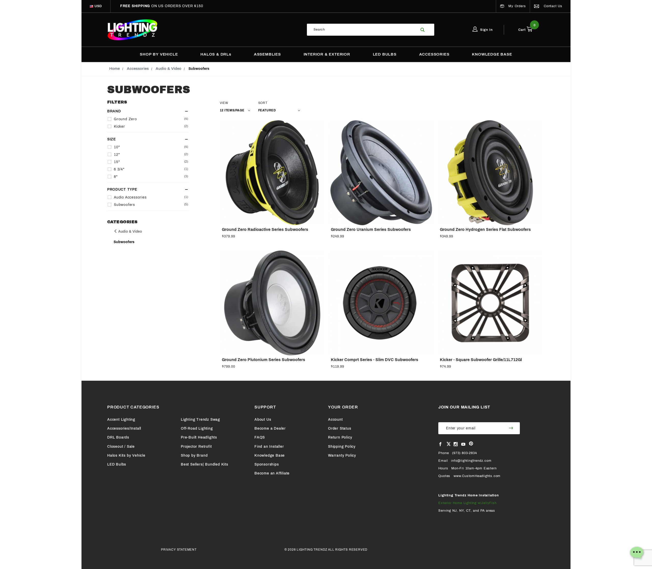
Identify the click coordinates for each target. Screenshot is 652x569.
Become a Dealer (270, 428)
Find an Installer (269, 446)
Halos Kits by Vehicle (126, 455)
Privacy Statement (179, 549)
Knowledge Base (269, 455)
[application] (637, 554)
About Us (262, 419)
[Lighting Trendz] (132, 29)
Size (111, 139)
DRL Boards (118, 437)
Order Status (339, 428)
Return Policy (340, 437)
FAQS (259, 437)
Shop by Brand (194, 455)
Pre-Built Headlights (199, 437)
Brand (114, 111)
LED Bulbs (116, 464)
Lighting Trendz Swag (200, 419)
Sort (262, 103)
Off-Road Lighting (197, 428)
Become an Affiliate (272, 473)
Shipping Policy (342, 446)
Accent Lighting (121, 419)
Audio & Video (129, 231)
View (224, 103)
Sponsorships (266, 464)
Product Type (122, 189)
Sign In (486, 30)
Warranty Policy (342, 455)
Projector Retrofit (196, 446)
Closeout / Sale (121, 446)
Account (335, 419)
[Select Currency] (91, 6)
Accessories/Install (124, 428)
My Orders (516, 6)
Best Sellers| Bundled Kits (204, 464)
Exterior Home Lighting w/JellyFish (467, 503)
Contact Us (552, 6)
